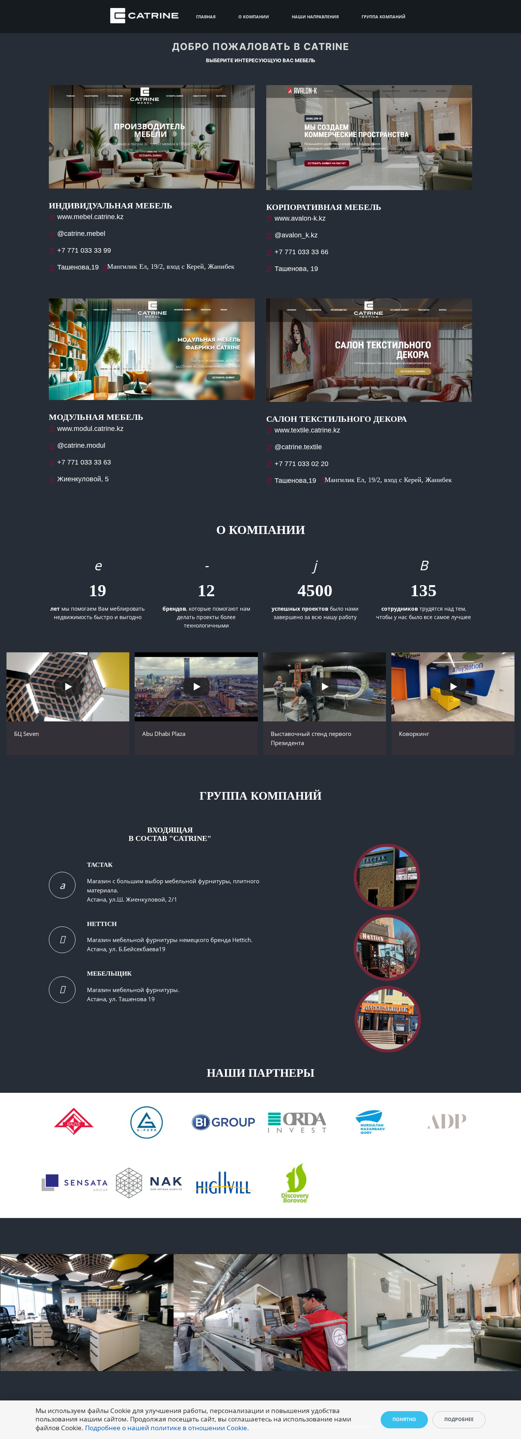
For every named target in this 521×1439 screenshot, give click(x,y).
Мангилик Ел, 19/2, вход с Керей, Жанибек (171, 266)
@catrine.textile (298, 447)
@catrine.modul (81, 445)
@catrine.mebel (81, 233)
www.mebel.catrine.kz (90, 217)
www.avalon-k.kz (300, 218)
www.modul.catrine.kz (90, 428)
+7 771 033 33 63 (84, 462)
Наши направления (315, 16)
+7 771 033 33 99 (84, 250)
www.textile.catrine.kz (307, 430)
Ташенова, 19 (296, 269)
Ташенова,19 (78, 267)
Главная (205, 16)
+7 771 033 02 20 (301, 464)
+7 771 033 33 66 (301, 252)
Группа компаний (383, 16)
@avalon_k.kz (296, 235)
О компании (253, 16)
